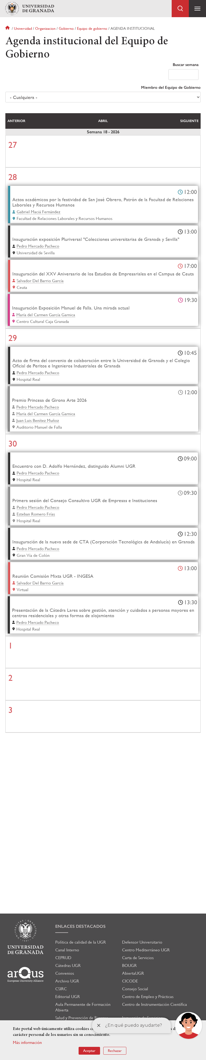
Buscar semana (185, 64)
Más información (27, 1042)
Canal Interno (67, 949)
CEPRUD (63, 957)
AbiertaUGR (133, 973)
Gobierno (66, 28)
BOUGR (129, 965)
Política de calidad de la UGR (80, 942)
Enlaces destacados (80, 926)
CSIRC (61, 988)
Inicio (8, 28)
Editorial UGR (67, 996)
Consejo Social (135, 988)
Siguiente (189, 121)
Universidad (23, 28)
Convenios (64, 973)
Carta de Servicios (138, 957)
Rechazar (115, 1050)
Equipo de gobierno (92, 28)
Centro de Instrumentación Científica (154, 1004)
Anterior (16, 121)
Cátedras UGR (68, 965)
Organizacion (45, 28)
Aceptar (89, 1050)
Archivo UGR (67, 981)
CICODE (130, 981)
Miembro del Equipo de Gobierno (171, 87)
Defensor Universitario (142, 942)
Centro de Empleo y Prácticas (148, 996)
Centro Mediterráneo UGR (146, 949)
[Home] (29, 9)
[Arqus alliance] (25, 974)
